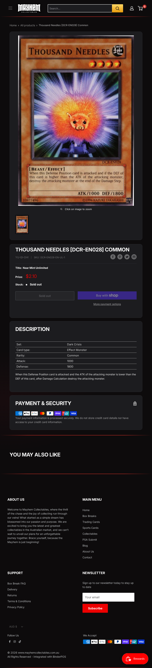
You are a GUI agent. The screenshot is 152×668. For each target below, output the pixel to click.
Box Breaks (89, 516)
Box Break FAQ (16, 583)
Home (13, 25)
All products (27, 25)
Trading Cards (91, 521)
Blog (85, 545)
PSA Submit (89, 539)
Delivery (12, 589)
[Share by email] (134, 256)
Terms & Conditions (19, 601)
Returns (12, 595)
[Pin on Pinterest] (120, 256)
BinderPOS (59, 656)
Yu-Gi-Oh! (22, 257)
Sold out (45, 296)
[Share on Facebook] (112, 256)
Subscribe (95, 608)
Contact (87, 557)
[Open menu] (10, 8)
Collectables (89, 533)
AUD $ (13, 626)
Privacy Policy (15, 607)
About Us (88, 551)
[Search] (117, 8)
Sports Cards (90, 527)
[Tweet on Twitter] (127, 256)
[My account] (132, 8)
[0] (140, 8)
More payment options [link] (107, 304)
